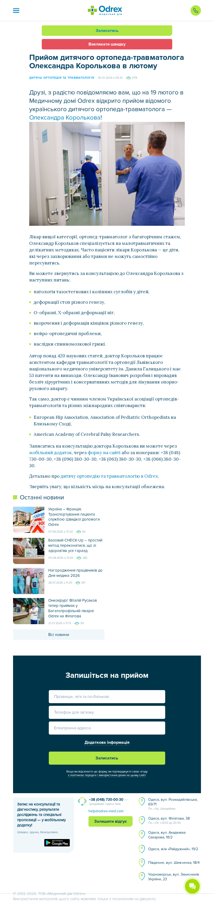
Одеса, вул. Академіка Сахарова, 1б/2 (167, 834)
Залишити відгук (110, 821)
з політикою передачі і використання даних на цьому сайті (107, 775)
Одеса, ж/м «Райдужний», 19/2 (173, 849)
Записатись (107, 30)
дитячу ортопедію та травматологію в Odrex (109, 476)
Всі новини (58, 634)
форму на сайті (104, 452)
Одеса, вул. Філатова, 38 (169, 820)
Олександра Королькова (64, 117)
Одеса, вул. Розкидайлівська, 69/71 (173, 803)
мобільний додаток (50, 452)
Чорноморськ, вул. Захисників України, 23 (173, 876)
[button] (16, 10)
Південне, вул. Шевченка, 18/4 (174, 862)
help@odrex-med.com (105, 811)
